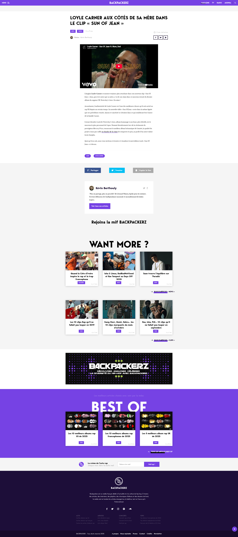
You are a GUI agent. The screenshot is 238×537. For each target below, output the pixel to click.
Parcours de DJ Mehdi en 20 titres (150, 523)
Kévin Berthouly (83, 37)
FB (155, 37)
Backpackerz (119, 3)
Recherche (235, 2)
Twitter (161, 37)
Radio (219, 3)
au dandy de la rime (110, 132)
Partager (95, 170)
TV (213, 3)
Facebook (147, 188)
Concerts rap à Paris (125, 518)
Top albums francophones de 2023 (150, 518)
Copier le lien (145, 170)
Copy (166, 37)
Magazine (205, 3)
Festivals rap (122, 523)
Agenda (228, 3)
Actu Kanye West (103, 523)
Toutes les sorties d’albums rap (85, 523)
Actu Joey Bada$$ (103, 520)
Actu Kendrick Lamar (104, 518)
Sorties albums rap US (82, 518)
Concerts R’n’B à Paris (125, 520)
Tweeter (118, 170)
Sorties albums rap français (84, 520)
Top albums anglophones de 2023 (150, 520)
